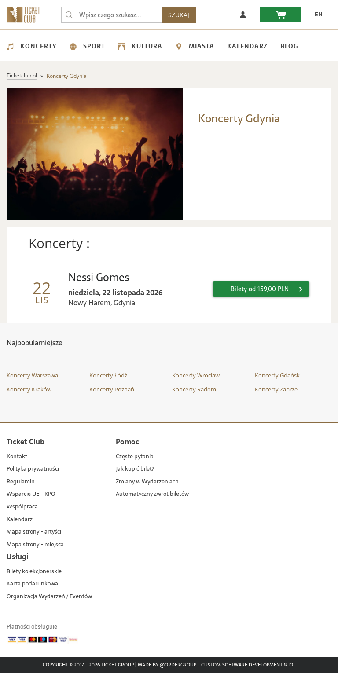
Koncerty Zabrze (276, 389)
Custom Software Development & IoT (248, 665)
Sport (94, 46)
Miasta (201, 46)
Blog (289, 46)
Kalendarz (247, 46)
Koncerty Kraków (29, 389)
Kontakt (17, 457)
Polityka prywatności (33, 469)
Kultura (147, 46)
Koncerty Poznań (111, 389)
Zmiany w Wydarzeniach (147, 482)
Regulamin (21, 482)
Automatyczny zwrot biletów (152, 494)
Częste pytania (135, 457)
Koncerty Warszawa (32, 375)
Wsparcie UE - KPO (31, 494)
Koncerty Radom (194, 389)
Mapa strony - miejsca (35, 545)
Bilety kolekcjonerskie (34, 571)
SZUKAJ (178, 15)
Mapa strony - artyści (34, 532)
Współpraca (22, 507)
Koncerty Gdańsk (277, 375)
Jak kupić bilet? (135, 469)
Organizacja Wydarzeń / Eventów (49, 597)
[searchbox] (111, 15)
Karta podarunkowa (32, 584)
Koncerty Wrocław (196, 375)
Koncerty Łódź (108, 375)
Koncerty (38, 46)
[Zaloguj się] (243, 14)
